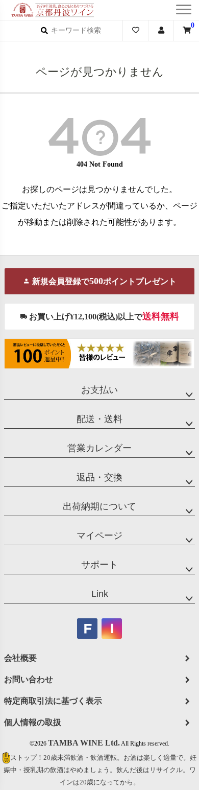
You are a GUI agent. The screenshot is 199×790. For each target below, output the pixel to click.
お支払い (99, 390)
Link (99, 594)
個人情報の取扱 (32, 722)
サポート (99, 565)
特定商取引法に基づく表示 (53, 700)
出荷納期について (99, 506)
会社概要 (20, 658)
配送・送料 (99, 419)
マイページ (99, 535)
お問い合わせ (28, 679)
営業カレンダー (99, 448)
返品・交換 (99, 477)
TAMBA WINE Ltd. (84, 742)
